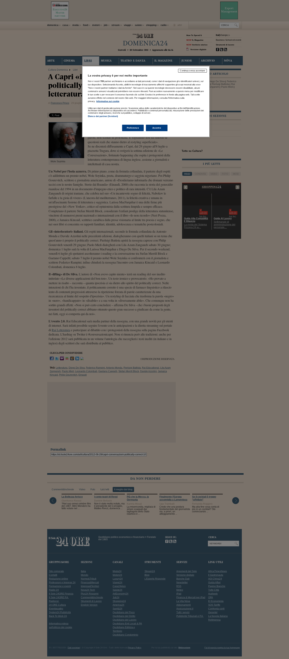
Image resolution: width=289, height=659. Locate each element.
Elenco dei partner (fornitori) (103, 116)
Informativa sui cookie (107, 101)
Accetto (156, 128)
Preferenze (133, 128)
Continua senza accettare (192, 70)
